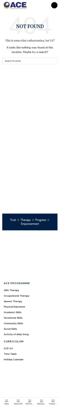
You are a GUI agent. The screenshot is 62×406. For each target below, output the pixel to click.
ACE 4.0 (8, 348)
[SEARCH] (54, 60)
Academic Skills (12, 312)
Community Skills (13, 323)
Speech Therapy (13, 301)
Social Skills (10, 328)
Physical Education (14, 306)
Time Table (10, 353)
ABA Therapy (11, 290)
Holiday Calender (13, 359)
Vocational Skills (13, 317)
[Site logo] (15, 5)
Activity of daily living (16, 334)
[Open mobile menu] (54, 5)
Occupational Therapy (16, 295)
